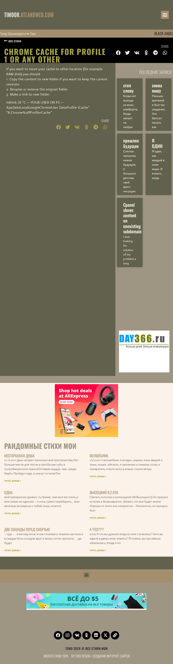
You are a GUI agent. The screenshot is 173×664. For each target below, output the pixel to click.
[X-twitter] (105, 635)
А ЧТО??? (97, 529)
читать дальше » (12, 480)
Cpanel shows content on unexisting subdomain (132, 218)
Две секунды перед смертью (27, 529)
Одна (8, 492)
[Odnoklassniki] (86, 635)
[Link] (115, 635)
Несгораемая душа (19, 455)
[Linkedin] (96, 635)
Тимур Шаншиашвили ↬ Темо (18, 33)
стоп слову (128, 88)
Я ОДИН (157, 143)
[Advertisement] (144, 297)
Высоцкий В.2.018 (104, 492)
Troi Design (82, 656)
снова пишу (157, 88)
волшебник (99, 455)
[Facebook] (58, 635)
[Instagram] (67, 635)
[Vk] (77, 635)
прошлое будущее (131, 143)
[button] (165, 15)
